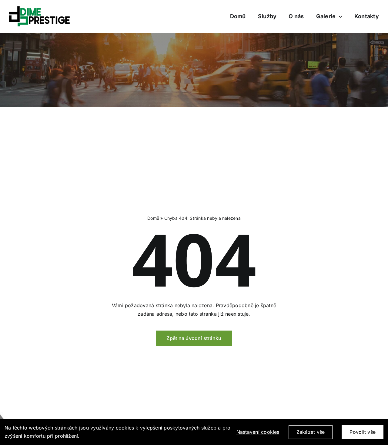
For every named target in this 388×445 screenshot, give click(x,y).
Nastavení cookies (257, 432)
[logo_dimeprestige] (39, 9)
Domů (153, 218)
